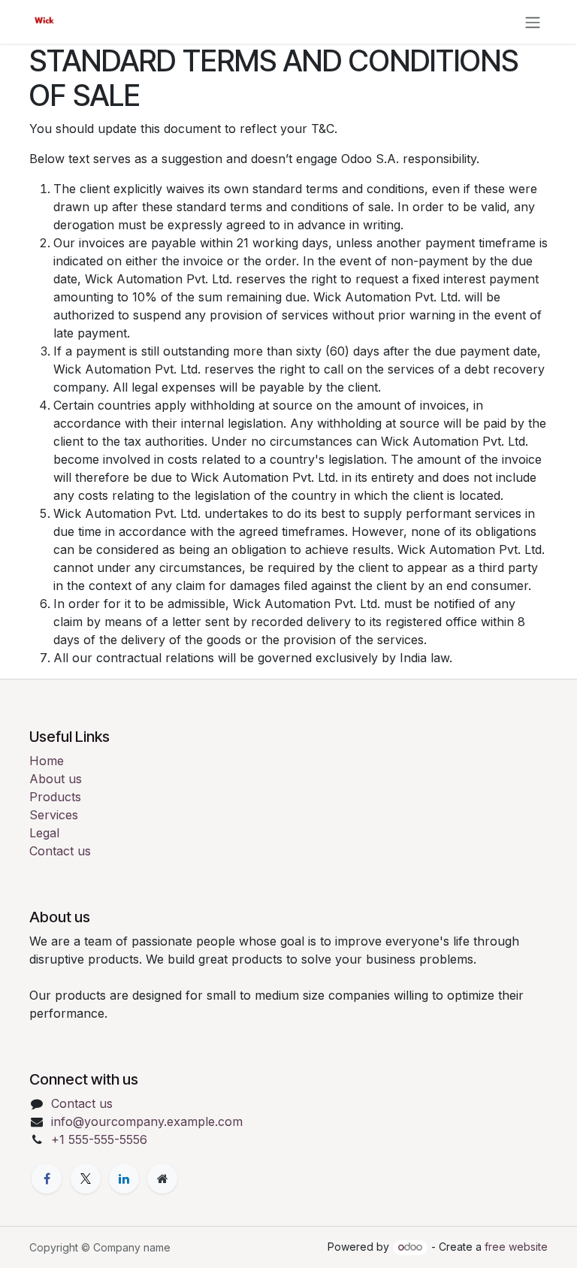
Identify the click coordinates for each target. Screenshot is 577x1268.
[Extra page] (162, 1179)
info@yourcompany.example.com (147, 1121)
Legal (44, 832)
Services (53, 814)
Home (46, 760)
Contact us (60, 850)
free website (516, 1246)
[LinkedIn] (124, 1179)
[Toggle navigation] (533, 22)
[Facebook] (47, 1179)
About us (55, 778)
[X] (86, 1179)
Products (55, 796)
